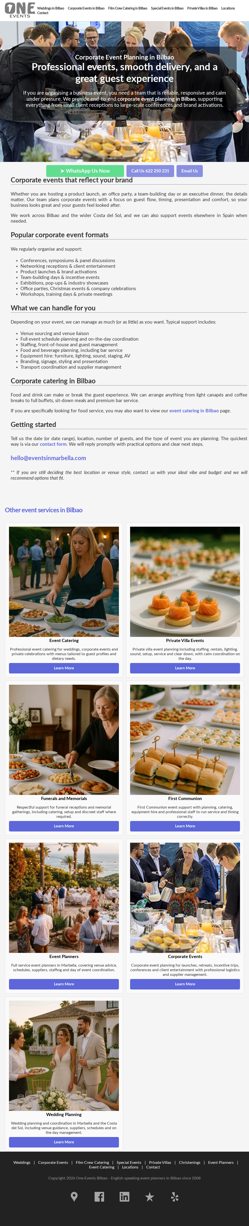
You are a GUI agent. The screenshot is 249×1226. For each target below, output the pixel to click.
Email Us (189, 171)
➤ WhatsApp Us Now (85, 171)
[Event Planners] (64, 898)
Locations (130, 1167)
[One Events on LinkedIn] (125, 1205)
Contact (153, 1167)
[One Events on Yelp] (175, 1205)
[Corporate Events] (185, 898)
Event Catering (101, 1167)
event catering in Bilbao (194, 411)
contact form (53, 444)
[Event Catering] (64, 582)
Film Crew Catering (92, 1163)
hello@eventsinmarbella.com (48, 458)
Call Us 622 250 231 (150, 171)
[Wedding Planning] (64, 1056)
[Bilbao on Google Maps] (74, 1205)
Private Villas (160, 1163)
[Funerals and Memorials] (64, 740)
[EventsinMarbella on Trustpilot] (150, 1205)
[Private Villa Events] (185, 582)
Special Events (129, 1163)
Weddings (21, 1163)
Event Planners (221, 1163)
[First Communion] (185, 740)
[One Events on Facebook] (100, 1205)
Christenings (189, 1163)
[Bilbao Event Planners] (20, 10)
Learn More (64, 668)
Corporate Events (53, 1163)
